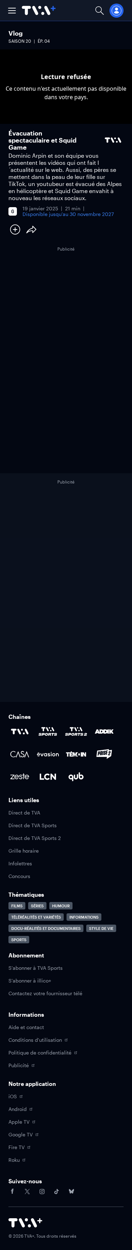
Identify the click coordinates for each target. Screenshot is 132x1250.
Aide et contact (26, 1027)
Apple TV (19, 1122)
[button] (12, 10)
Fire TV (16, 1147)
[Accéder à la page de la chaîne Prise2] (104, 754)
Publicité (18, 1065)
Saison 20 (19, 40)
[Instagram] (42, 1191)
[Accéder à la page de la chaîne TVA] (19, 731)
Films (17, 905)
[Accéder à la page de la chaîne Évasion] (48, 754)
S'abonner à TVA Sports (35, 968)
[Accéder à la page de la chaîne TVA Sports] (48, 731)
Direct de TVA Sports (32, 825)
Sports (18, 939)
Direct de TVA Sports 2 (34, 838)
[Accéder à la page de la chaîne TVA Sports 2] (76, 731)
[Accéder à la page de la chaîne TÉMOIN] (76, 754)
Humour (61, 905)
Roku (14, 1160)
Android (17, 1109)
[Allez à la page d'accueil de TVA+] (39, 10)
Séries (37, 905)
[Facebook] (12, 1191)
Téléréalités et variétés (36, 917)
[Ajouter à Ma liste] (15, 229)
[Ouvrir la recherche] (99, 10)
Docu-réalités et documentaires (46, 928)
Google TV (20, 1134)
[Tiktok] (57, 1191)
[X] (27, 1191)
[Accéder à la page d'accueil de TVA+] (25, 1222)
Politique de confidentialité (39, 1053)
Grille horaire (23, 851)
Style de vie (101, 928)
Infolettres (20, 863)
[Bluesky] (71, 1191)
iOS (12, 1096)
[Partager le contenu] (31, 229)
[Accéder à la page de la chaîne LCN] (48, 776)
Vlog (15, 33)
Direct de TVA (24, 813)
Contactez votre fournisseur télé (45, 993)
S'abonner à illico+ (29, 981)
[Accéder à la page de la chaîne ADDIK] (104, 731)
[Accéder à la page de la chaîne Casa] (19, 754)
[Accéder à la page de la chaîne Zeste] (19, 776)
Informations (84, 917)
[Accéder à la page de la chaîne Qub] (76, 776)
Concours (19, 876)
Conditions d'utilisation (35, 1040)
